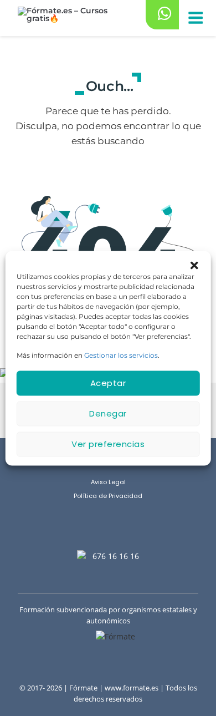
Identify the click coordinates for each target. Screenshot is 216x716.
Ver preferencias (108, 444)
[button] (193, 264)
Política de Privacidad (108, 496)
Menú (194, 19)
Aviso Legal (108, 482)
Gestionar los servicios (121, 355)
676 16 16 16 (115, 556)
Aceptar (108, 383)
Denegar (108, 413)
